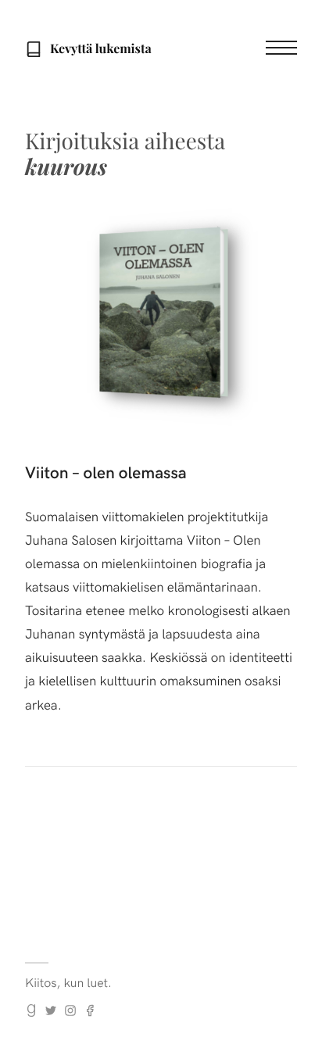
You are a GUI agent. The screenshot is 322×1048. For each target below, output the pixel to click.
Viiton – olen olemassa (106, 471)
